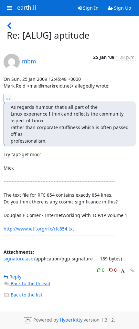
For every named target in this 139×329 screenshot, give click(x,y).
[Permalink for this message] (132, 270)
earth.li (26, 8)
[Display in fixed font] (122, 271)
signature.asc (18, 259)
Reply (14, 277)
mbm (29, 61)
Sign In (90, 8)
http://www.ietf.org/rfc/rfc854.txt (39, 229)
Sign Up (122, 8)
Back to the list (25, 295)
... (7, 97)
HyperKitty (71, 320)
